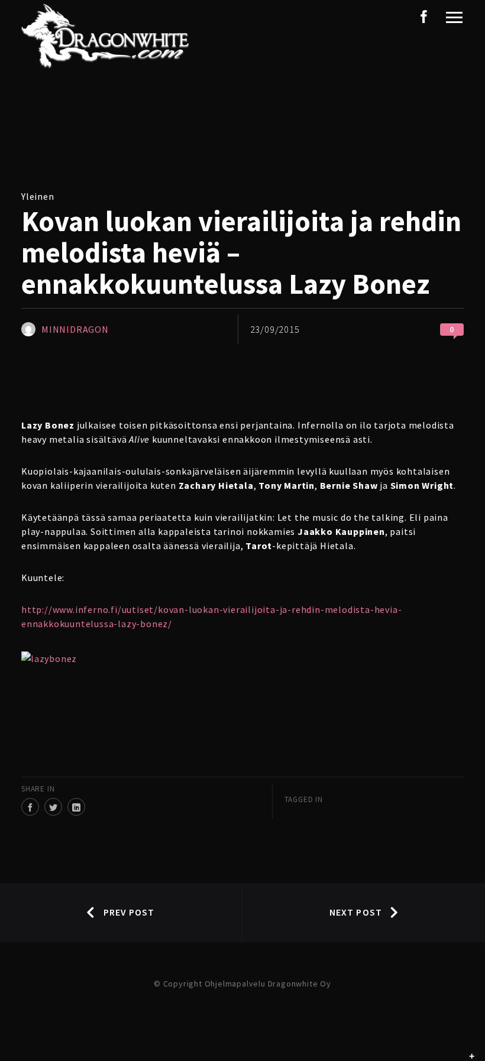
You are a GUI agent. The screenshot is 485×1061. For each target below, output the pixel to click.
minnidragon (75, 329)
